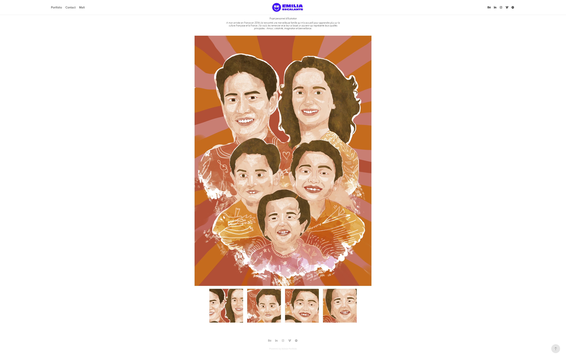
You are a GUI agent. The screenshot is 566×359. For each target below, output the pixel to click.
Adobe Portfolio (289, 348)
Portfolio (56, 7)
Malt (82, 7)
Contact (70, 7)
